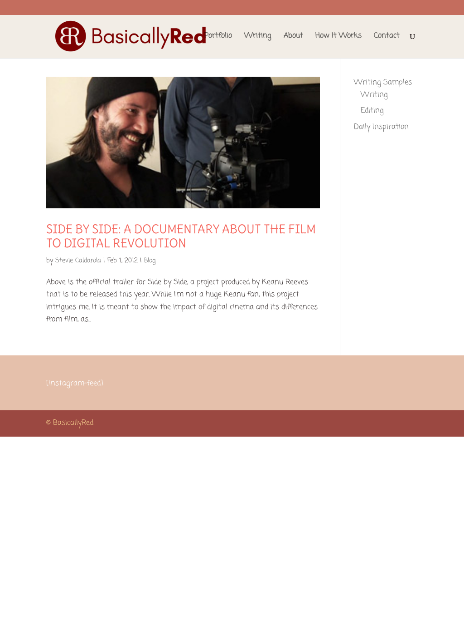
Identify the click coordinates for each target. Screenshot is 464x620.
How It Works (338, 37)
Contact (387, 37)
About (293, 37)
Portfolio (218, 37)
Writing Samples (383, 82)
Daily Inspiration (381, 127)
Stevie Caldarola (78, 261)
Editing (372, 110)
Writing (257, 37)
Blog (150, 261)
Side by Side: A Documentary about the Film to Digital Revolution (181, 236)
